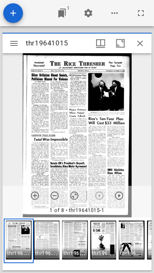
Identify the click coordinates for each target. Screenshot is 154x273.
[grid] (77, 244)
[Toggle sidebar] (14, 43)
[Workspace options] (114, 13)
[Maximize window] (120, 43)
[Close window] (140, 43)
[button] (19, 241)
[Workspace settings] (88, 13)
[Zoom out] (54, 195)
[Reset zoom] (74, 195)
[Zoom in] (35, 195)
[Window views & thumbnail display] (100, 43)
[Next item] (119, 195)
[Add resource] (13, 13)
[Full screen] (141, 13)
